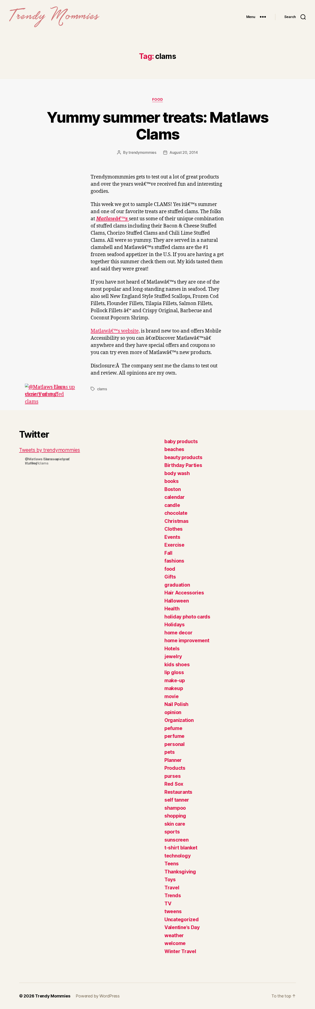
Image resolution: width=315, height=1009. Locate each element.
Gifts (170, 577)
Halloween (176, 601)
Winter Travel (180, 951)
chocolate (175, 513)
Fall (168, 553)
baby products (181, 441)
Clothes (173, 529)
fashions (174, 561)
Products (174, 768)
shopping (175, 816)
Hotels (171, 648)
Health (171, 609)
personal (174, 744)
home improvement (186, 640)
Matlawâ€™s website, (115, 331)
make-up (174, 680)
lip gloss (174, 672)
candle (172, 505)
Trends (172, 895)
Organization (179, 720)
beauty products (183, 457)
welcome (175, 943)
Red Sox (173, 784)
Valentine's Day (182, 927)
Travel (171, 888)
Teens (171, 864)
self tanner (176, 800)
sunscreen (176, 840)
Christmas (176, 521)
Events (172, 537)
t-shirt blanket (180, 848)
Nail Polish (176, 704)
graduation (177, 585)
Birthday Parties (183, 465)
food (157, 99)
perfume (174, 736)
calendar (174, 497)
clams (102, 389)
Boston (172, 489)
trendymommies (142, 152)
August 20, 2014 (183, 152)
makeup (173, 688)
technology (177, 856)
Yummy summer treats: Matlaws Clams (157, 125)
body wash (177, 473)
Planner (173, 760)
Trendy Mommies (52, 996)
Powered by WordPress (98, 996)
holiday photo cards (187, 617)
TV (167, 903)
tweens (172, 911)
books (171, 481)
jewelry (173, 656)
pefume (173, 728)
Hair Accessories (184, 593)
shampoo (175, 808)
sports (172, 832)
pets (169, 752)
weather (174, 935)
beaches (174, 449)
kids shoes (177, 664)
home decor (178, 633)
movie (171, 696)
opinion (172, 712)
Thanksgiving (180, 872)
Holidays (174, 624)
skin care (174, 824)
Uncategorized (181, 919)
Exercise (174, 545)
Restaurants (178, 792)
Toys (170, 879)
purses (172, 776)
